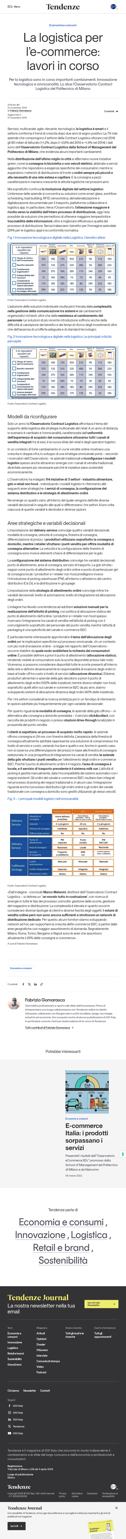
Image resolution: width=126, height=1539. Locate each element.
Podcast (41, 1372)
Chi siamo (13, 1390)
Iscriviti (14, 1526)
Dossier (41, 1344)
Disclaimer (92, 1493)
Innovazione (40, 1235)
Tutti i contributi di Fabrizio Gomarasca (47, 1027)
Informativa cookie (77, 1495)
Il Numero (42, 1350)
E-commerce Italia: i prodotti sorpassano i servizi (86, 1136)
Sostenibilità (63, 1260)
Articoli (41, 1333)
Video (40, 1366)
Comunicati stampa (48, 1361)
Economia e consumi (21, 968)
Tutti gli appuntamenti (102, 1335)
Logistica (89, 1235)
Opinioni (41, 1339)
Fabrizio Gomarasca (20, 110)
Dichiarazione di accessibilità (110, 1495)
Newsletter (29, 1390)
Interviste (42, 1355)
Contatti (45, 1390)
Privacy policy (62, 1495)
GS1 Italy (18, 1405)
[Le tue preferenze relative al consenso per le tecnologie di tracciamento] (123, 1154)
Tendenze (18, 1426)
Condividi (109, 111)
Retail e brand (61, 1247)
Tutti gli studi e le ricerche (74, 1335)
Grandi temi (14, 1364)
